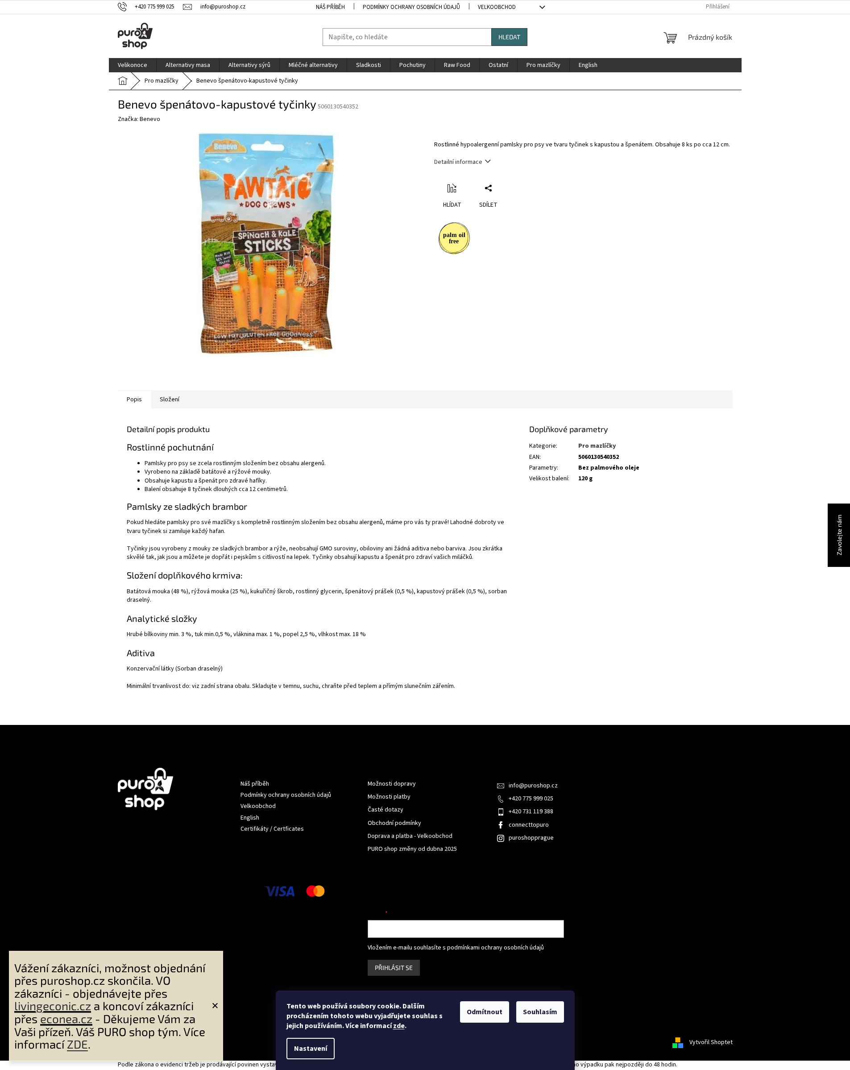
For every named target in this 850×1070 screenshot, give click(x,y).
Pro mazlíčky (597, 445)
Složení (169, 399)
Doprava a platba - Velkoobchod (410, 836)
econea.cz (66, 1018)
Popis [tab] (134, 399)
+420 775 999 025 (531, 798)
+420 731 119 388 (531, 811)
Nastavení (310, 1048)
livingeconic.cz (52, 1005)
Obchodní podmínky (394, 823)
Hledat (509, 37)
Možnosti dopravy (392, 784)
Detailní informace (458, 162)
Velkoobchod (497, 7)
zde (399, 1026)
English (249, 817)
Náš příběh (330, 7)
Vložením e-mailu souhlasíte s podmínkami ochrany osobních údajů (456, 947)
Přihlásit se (394, 967)
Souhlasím (540, 1012)
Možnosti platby (389, 797)
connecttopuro (529, 824)
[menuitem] (132, 65)
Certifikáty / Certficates (272, 828)
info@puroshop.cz (533, 785)
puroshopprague (531, 837)
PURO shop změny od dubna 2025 (412, 849)
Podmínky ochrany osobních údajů (411, 7)
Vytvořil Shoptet (711, 1042)
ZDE (77, 1044)
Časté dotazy (385, 810)
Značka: (139, 119)
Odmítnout (484, 1012)
